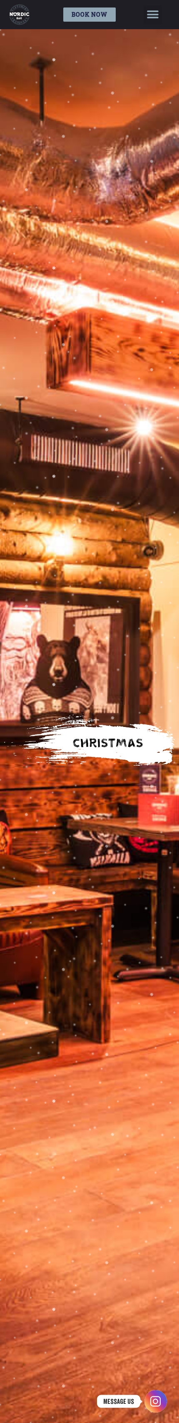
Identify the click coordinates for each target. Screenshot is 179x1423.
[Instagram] (155, 1401)
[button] (153, 14)
